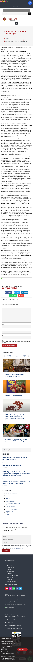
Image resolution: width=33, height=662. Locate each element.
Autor (10, 40)
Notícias (8, 498)
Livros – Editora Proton (12, 579)
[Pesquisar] (29, 13)
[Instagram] (10, 588)
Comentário (5, 307)
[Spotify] (13, 588)
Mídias (18, 4)
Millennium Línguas (11, 581)
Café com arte (9, 511)
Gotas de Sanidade (10, 506)
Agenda (6, 4)
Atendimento (16, 6)
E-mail (3, 329)
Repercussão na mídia (11, 493)
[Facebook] (17, 588)
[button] (16, 23)
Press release (9, 497)
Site (2, 335)
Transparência (10, 571)
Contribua (25, 4)
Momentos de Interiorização (13, 503)
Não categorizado (10, 501)
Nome (3, 324)
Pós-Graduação (11, 567)
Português (26, 40)
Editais (7, 508)
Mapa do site (10, 577)
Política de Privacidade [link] (17, 548)
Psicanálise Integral (22, 41)
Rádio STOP (8, 495)
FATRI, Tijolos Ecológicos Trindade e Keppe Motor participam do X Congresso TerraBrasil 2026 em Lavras (16, 417)
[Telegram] (20, 588)
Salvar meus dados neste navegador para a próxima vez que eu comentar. (16, 342)
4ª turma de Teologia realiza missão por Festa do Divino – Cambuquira (16, 440)
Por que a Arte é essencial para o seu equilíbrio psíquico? (15, 375)
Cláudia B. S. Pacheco (17, 40)
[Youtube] (6, 588)
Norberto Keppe (10, 500)
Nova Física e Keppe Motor (11, 41)
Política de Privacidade (11, 584)
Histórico (8, 504)
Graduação (10, 565)
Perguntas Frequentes (12, 575)
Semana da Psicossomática (13, 395)
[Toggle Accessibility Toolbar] (30, 3)
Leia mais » (5, 462)
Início (8, 563)
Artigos (7, 40)
